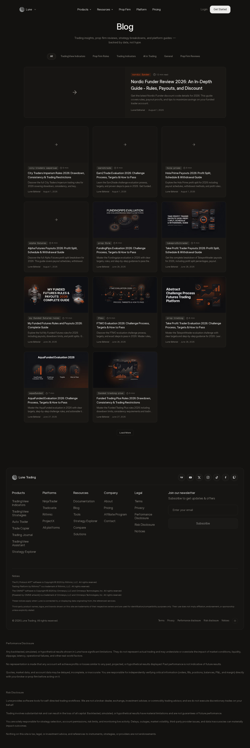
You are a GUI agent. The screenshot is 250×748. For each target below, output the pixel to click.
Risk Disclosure (145, 524)
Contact (109, 521)
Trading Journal (22, 535)
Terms (139, 501)
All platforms (51, 527)
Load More (125, 433)
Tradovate (49, 507)
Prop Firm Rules (101, 56)
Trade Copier (20, 528)
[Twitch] (234, 477)
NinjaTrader (50, 501)
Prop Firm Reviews (190, 56)
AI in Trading (149, 56)
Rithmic (48, 514)
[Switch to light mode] (235, 621)
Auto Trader (20, 521)
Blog (76, 507)
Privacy (139, 507)
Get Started (220, 9)
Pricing (156, 9)
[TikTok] (216, 477)
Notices (140, 531)
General (168, 56)
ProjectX (48, 521)
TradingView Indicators (73, 56)
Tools (77, 514)
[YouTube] (190, 477)
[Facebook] (225, 477)
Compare (79, 527)
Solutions (79, 534)
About (108, 501)
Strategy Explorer (24, 551)
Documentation (84, 501)
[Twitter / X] (199, 477)
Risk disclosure (211, 620)
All (51, 56)
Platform (142, 9)
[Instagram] (208, 477)
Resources (103, 9)
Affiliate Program (115, 514)
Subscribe (203, 523)
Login (204, 9)
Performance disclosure (189, 620)
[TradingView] (181, 477)
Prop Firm (125, 9)
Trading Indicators (126, 56)
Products (82, 9)
